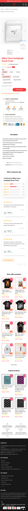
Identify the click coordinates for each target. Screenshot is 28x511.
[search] (23, 4)
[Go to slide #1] (10, 52)
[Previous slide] (2, 31)
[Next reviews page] (25, 264)
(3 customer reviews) (13, 64)
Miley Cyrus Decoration (11, 9)
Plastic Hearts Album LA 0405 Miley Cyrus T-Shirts (7, 314)
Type (3, 69)
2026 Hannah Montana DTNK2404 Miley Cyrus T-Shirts (7, 335)
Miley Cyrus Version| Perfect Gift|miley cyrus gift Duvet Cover (20, 412)
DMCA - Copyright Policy (6, 467)
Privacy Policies (4, 464)
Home (2, 9)
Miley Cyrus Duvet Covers (7, 11)
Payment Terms (4, 478)
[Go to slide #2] (18, 52)
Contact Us (3, 482)
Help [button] (25, 509)
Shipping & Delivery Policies (7, 476)
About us (3, 460)
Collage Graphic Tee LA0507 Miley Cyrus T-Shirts (20, 292)
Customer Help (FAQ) (6, 484)
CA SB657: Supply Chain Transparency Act (11, 469)
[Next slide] (25, 31)
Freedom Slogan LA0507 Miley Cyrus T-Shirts (7, 292)
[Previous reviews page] (17, 264)
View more (14, 364)
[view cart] (26, 4)
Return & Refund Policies (6, 480)
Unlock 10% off (3, 504)
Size (3, 74)
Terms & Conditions (5, 462)
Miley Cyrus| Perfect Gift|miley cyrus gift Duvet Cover (6, 412)
